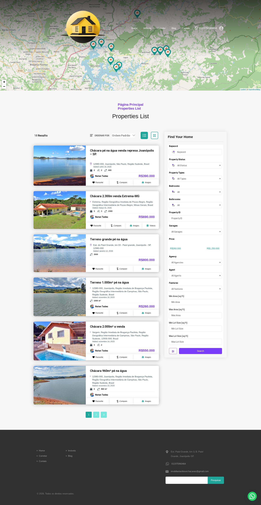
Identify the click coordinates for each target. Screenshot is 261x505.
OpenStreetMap (254, 89)
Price (171, 239)
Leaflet (243, 89)
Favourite (99, 182)
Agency (172, 256)
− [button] (4, 86)
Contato (186, 28)
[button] (252, 496)
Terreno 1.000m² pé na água (109, 282)
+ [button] (4, 82)
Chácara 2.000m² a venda (107, 326)
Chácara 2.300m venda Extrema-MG (114, 196)
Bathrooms (174, 199)
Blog (174, 28)
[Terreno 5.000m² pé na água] (111, 61)
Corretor (161, 28)
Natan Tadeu (101, 176)
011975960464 (208, 28)
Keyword (173, 146)
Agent (172, 270)
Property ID (174, 212)
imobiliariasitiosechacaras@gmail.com (190, 471)
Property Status (177, 159)
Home (134, 28)
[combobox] (123, 135)
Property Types (176, 173)
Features (173, 283)
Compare (123, 182)
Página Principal (130, 104)
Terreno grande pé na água (108, 239)
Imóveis (147, 28)
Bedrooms (174, 186)
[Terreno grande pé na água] (116, 68)
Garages (173, 225)
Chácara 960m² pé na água (108, 371)
